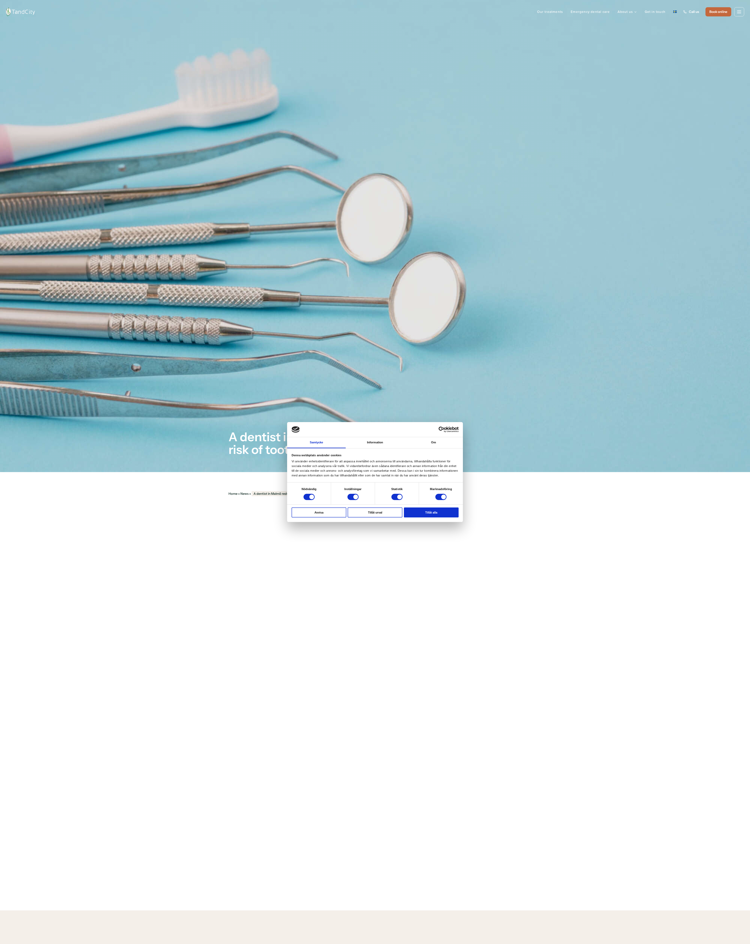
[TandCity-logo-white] (20, 9)
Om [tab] (433, 442)
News (244, 494)
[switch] (353, 497)
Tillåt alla (431, 512)
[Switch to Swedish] (675, 11)
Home (233, 494)
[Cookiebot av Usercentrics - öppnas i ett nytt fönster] (441, 429)
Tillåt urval (375, 512)
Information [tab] (375, 442)
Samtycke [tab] (316, 442)
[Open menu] (739, 11)
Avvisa (318, 512)
